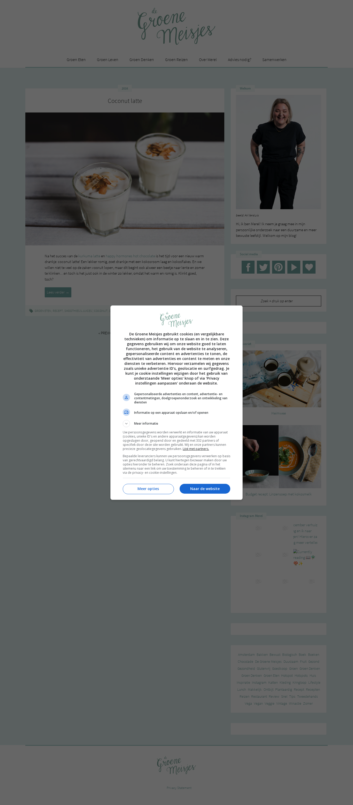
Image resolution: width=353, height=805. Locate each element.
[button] (176, 423)
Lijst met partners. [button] (196, 449)
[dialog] (176, 402)
